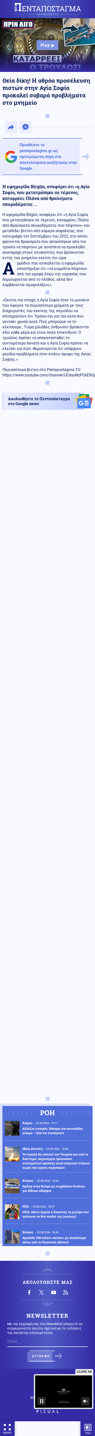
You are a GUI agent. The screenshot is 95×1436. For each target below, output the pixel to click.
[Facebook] (29, 1292)
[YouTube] (53, 1292)
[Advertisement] (47, 626)
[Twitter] (41, 1292)
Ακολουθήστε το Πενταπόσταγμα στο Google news (39, 401)
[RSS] (65, 1292)
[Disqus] (47, 900)
